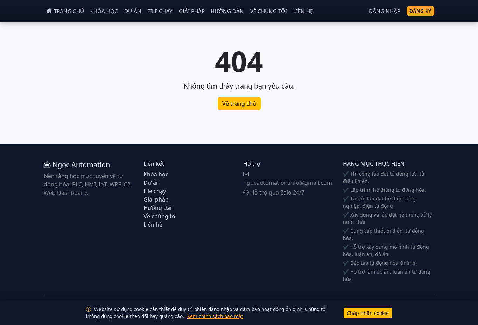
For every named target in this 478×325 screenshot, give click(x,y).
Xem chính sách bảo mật (215, 316)
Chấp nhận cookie (368, 313)
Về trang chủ (239, 103)
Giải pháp (192, 10)
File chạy (160, 10)
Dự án (132, 10)
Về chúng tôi (268, 10)
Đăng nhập (384, 10)
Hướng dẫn (227, 10)
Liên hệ (303, 10)
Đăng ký (420, 11)
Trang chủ (69, 10)
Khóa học (104, 10)
